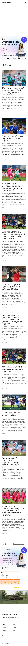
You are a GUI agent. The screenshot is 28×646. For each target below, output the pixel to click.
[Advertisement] (14, 21)
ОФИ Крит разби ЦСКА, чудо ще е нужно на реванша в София (13, 287)
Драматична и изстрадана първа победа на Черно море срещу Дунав (12, 187)
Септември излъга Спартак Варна (11, 414)
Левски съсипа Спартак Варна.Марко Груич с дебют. (13, 138)
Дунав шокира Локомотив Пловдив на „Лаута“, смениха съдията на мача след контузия (13, 510)
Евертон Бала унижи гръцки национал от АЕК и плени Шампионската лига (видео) (13, 235)
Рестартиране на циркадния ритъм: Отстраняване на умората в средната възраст (12, 319)
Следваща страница (19, 544)
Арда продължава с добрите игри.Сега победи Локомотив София (10, 461)
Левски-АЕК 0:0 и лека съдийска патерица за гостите (12, 369)
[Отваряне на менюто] (25, 2)
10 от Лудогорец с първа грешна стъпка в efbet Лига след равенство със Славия (13, 91)
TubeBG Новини (6, 2)
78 (5, 544)
